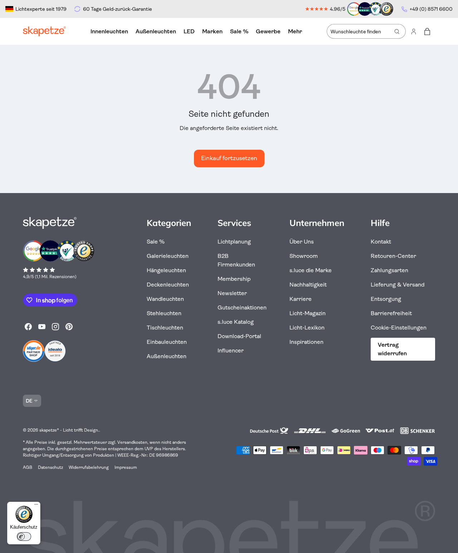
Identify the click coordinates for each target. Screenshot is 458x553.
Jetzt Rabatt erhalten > (311, 323)
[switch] (24, 536)
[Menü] (36, 506)
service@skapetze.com (346, 356)
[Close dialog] (385, 185)
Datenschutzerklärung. (311, 367)
